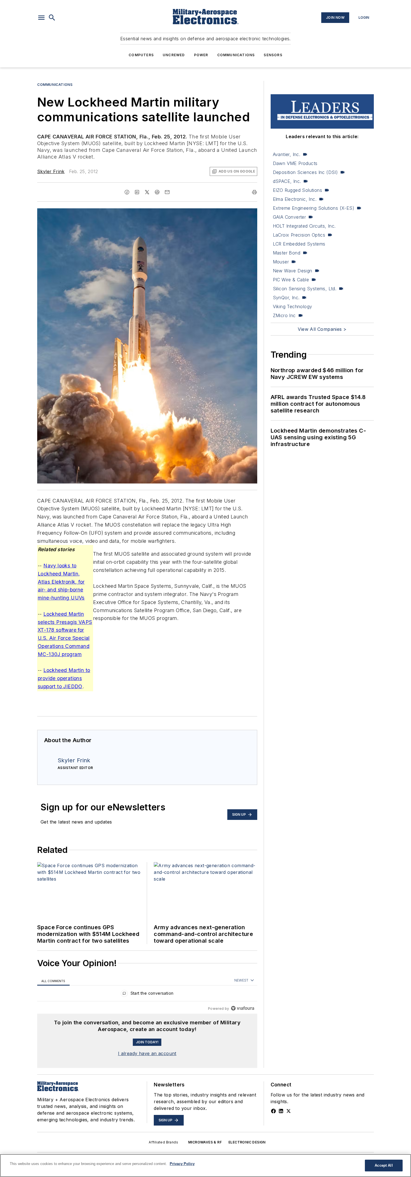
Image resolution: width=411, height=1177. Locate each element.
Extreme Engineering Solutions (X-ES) (313, 208)
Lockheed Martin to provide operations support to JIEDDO (64, 678)
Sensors (273, 55)
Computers (141, 55)
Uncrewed (174, 55)
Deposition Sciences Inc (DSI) (305, 172)
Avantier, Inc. (287, 154)
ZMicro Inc (284, 315)
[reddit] (157, 192)
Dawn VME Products (295, 163)
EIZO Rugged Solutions (297, 190)
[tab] (53, 980)
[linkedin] (137, 192)
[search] (52, 17)
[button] (41, 17)
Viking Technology (292, 306)
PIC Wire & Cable (291, 279)
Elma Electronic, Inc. (294, 199)
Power (201, 55)
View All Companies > (322, 329)
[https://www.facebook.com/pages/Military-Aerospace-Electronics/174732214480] (273, 1111)
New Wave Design (292, 270)
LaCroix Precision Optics (299, 235)
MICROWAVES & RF (205, 1142)
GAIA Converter (289, 217)
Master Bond (286, 253)
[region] (147, 994)
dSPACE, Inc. (287, 181)
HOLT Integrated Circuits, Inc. (304, 226)
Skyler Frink (51, 171)
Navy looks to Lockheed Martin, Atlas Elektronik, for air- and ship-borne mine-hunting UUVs (61, 582)
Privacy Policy (182, 1164)
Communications (236, 55)
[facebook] (127, 192)
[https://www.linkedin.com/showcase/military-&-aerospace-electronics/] (281, 1111)
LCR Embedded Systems (299, 244)
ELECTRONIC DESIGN (247, 1142)
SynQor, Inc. (286, 297)
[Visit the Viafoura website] (242, 1008)
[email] (167, 192)
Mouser (281, 262)
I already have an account (147, 1053)
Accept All (384, 1165)
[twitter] (147, 192)
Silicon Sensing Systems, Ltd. (305, 288)
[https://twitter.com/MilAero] (288, 1111)
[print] (254, 192)
